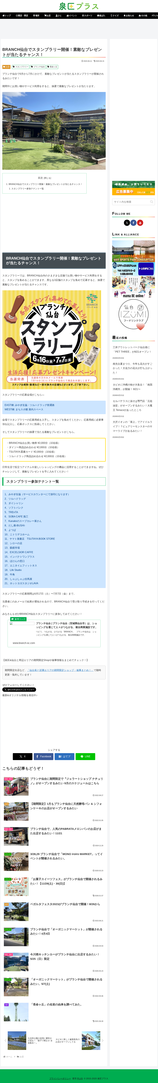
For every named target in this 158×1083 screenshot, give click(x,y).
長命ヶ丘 (53, 67)
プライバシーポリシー (60, 1078)
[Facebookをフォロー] (133, 223)
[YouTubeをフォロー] (140, 223)
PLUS (80, 1078)
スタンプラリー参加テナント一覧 (27, 188)
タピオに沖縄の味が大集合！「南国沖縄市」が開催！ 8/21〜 (132, 386)
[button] (151, 202)
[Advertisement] (79, 28)
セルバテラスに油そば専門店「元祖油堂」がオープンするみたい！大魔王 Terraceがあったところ (132, 405)
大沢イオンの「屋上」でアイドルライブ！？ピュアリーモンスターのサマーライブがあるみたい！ (132, 426)
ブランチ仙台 (39, 67)
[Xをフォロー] (127, 223)
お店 (8, 67)
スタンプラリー (21, 67)
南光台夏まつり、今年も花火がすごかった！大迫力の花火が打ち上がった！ (132, 368)
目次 (40, 178)
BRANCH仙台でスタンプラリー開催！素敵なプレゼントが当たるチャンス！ (45, 184)
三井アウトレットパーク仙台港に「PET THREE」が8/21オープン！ (132, 349)
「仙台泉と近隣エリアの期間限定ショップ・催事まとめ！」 (60, 670)
